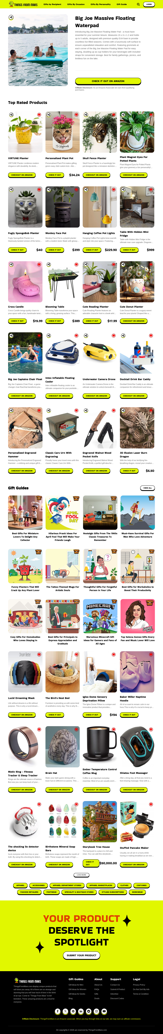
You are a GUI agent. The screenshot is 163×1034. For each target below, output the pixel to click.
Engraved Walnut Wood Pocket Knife (97, 454)
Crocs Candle (16, 307)
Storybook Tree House (96, 847)
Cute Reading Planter (96, 307)
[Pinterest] (73, 1011)
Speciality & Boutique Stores (79, 892)
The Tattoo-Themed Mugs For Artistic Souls (62, 588)
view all (147, 488)
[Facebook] (58, 1011)
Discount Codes (117, 998)
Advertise (114, 994)
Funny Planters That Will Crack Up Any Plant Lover (25, 588)
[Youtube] (104, 1011)
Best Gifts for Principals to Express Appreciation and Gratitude (62, 640)
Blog (71, 998)
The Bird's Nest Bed (57, 698)
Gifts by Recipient (52, 4)
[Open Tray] (11, 17)
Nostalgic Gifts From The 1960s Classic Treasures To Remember (100, 537)
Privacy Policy (139, 985)
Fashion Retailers (29, 892)
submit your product (81, 955)
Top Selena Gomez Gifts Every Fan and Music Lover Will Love (138, 638)
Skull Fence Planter (94, 158)
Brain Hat (51, 773)
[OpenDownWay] (11, 115)
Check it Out (55, 714)
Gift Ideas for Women (77, 989)
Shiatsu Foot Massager (134, 773)
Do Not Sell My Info (141, 989)
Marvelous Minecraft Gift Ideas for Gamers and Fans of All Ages (100, 640)
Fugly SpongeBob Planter (23, 233)
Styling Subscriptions (113, 892)
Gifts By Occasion (76, 4)
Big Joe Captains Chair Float (25, 379)
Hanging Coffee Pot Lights (99, 233)
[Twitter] (65, 1011)
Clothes (124, 885)
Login (149, 4)
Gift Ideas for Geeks (77, 994)
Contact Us (115, 985)
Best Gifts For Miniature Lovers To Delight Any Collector (25, 537)
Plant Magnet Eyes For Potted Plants (134, 159)
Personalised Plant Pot (59, 158)
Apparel (20, 885)
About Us (98, 985)
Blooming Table (54, 307)
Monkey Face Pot (55, 233)
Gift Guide (122, 4)
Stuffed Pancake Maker (134, 848)
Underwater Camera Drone (99, 379)
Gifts (96, 994)
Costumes (142, 885)
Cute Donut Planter (131, 307)
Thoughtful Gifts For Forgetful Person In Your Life (100, 588)
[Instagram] (96, 1011)
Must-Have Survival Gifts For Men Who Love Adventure (138, 535)
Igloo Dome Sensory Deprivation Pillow (95, 698)
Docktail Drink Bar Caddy (135, 379)
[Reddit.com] (89, 1011)
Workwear (137, 892)
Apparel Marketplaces (100, 885)
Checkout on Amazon (21, 714)
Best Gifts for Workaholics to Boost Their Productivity (138, 588)
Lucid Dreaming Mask (21, 698)
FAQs (96, 989)
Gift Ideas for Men (76, 985)
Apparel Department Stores (67, 885)
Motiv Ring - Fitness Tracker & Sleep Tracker (23, 773)
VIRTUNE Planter (18, 158)
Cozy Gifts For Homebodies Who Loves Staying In (25, 638)
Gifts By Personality (101, 4)
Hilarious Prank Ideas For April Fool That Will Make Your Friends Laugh (63, 537)
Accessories (39, 885)
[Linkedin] (81, 1011)
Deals (96, 998)
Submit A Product (117, 989)
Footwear (51, 892)
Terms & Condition (141, 994)
